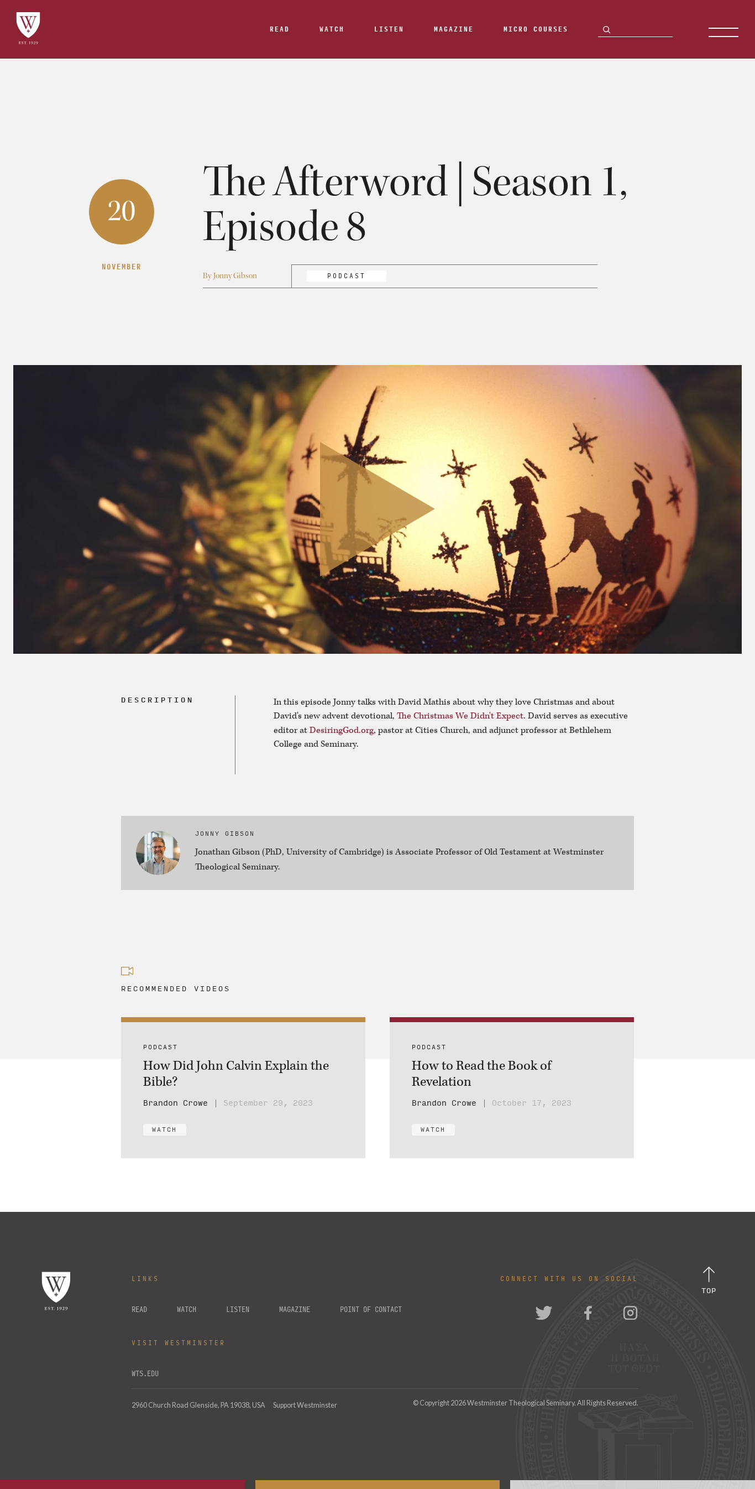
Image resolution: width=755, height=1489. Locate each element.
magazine (294, 1310)
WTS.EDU (145, 1374)
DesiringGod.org (342, 730)
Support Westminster (305, 1405)
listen (237, 1310)
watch (186, 1310)
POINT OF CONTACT (371, 1310)
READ (139, 1310)
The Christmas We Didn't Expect (460, 716)
